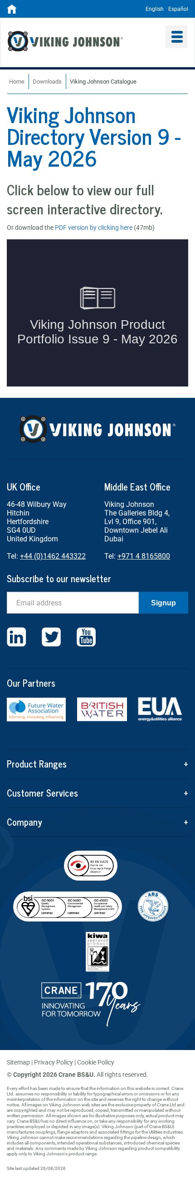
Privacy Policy (53, 1062)
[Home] (12, 11)
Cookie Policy (95, 1062)
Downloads (47, 81)
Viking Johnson (81, 42)
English (155, 9)
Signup (163, 603)
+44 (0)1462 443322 (53, 556)
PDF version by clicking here (93, 227)
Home (16, 81)
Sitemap (18, 1062)
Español (178, 9)
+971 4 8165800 (143, 556)
